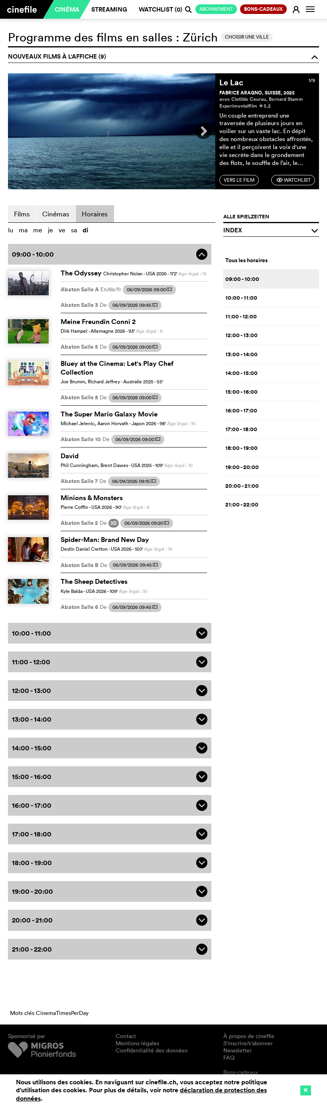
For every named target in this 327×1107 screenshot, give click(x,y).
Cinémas (55, 214)
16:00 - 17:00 (241, 410)
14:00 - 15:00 (241, 373)
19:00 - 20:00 (242, 467)
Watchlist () (160, 9)
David (70, 455)
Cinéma (67, 9)
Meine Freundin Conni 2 (98, 321)
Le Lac (231, 82)
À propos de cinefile (248, 1036)
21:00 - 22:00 (241, 504)
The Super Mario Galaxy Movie (109, 414)
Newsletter (237, 1050)
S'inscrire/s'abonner (248, 1043)
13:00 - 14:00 (241, 354)
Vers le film (239, 180)
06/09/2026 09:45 (135, 305)
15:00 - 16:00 (241, 392)
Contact (126, 1036)
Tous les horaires (246, 260)
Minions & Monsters (92, 497)
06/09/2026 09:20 (146, 523)
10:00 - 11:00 (241, 298)
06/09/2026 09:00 (149, 289)
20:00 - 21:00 (242, 486)
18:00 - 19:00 (241, 448)
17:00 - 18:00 (241, 429)
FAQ (228, 1057)
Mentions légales (137, 1043)
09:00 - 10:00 (242, 279)
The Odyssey (81, 273)
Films (22, 214)
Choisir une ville (247, 36)
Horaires (95, 214)
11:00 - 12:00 (241, 316)
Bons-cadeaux (240, 1072)
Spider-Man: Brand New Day (105, 539)
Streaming (109, 9)
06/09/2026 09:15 (134, 481)
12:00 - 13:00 (241, 335)
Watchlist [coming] (293, 180)
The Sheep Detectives (94, 581)
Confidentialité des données (151, 1050)
